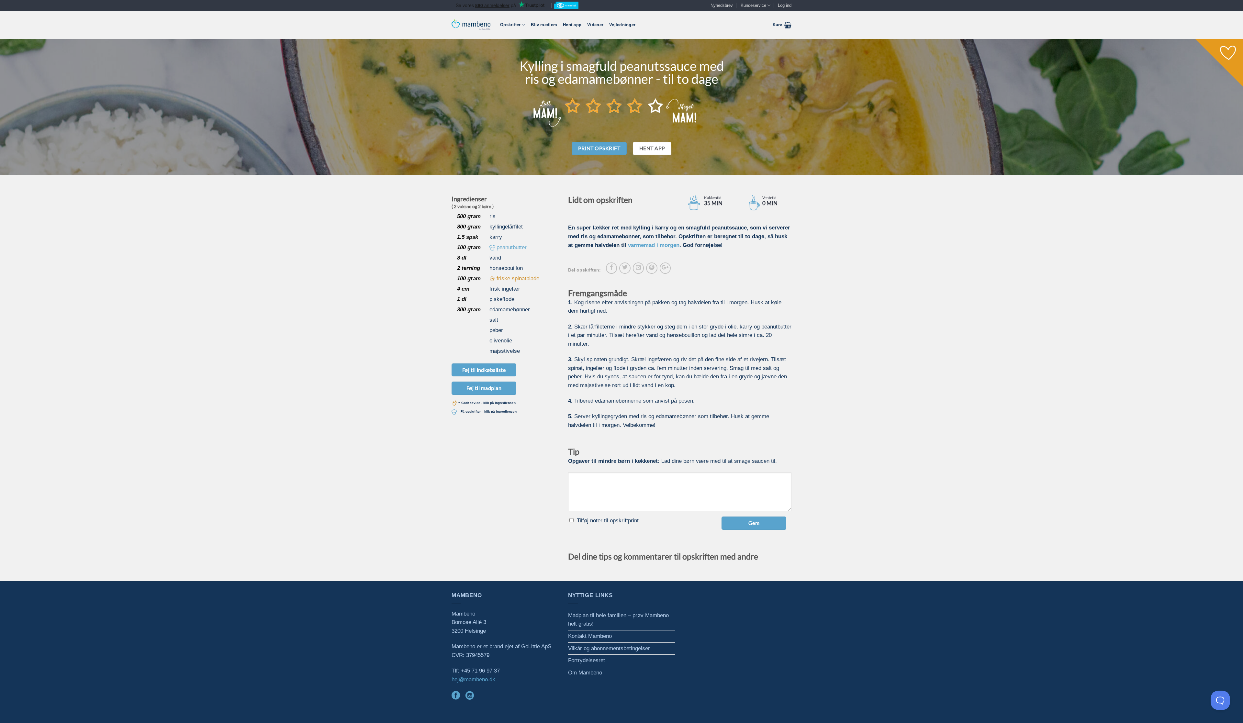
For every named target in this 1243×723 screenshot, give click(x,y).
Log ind (784, 5)
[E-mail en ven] (638, 267)
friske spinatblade (518, 278)
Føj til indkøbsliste (484, 370)
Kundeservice (753, 5)
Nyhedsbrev (722, 5)
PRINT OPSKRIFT (599, 148)
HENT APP (652, 148)
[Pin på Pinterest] (651, 267)
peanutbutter (512, 247)
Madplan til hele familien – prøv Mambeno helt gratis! (618, 619)
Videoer (595, 24)
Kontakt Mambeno (590, 636)
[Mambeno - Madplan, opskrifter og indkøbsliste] (471, 24)
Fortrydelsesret (586, 660)
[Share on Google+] (665, 267)
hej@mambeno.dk (473, 679)
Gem (753, 523)
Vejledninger (622, 24)
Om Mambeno (585, 673)
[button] (782, 25)
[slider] (614, 105)
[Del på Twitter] (624, 267)
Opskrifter (510, 24)
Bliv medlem (544, 24)
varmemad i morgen (653, 245)
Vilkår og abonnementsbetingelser (609, 648)
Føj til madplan (483, 388)
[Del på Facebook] (611, 267)
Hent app (572, 24)
